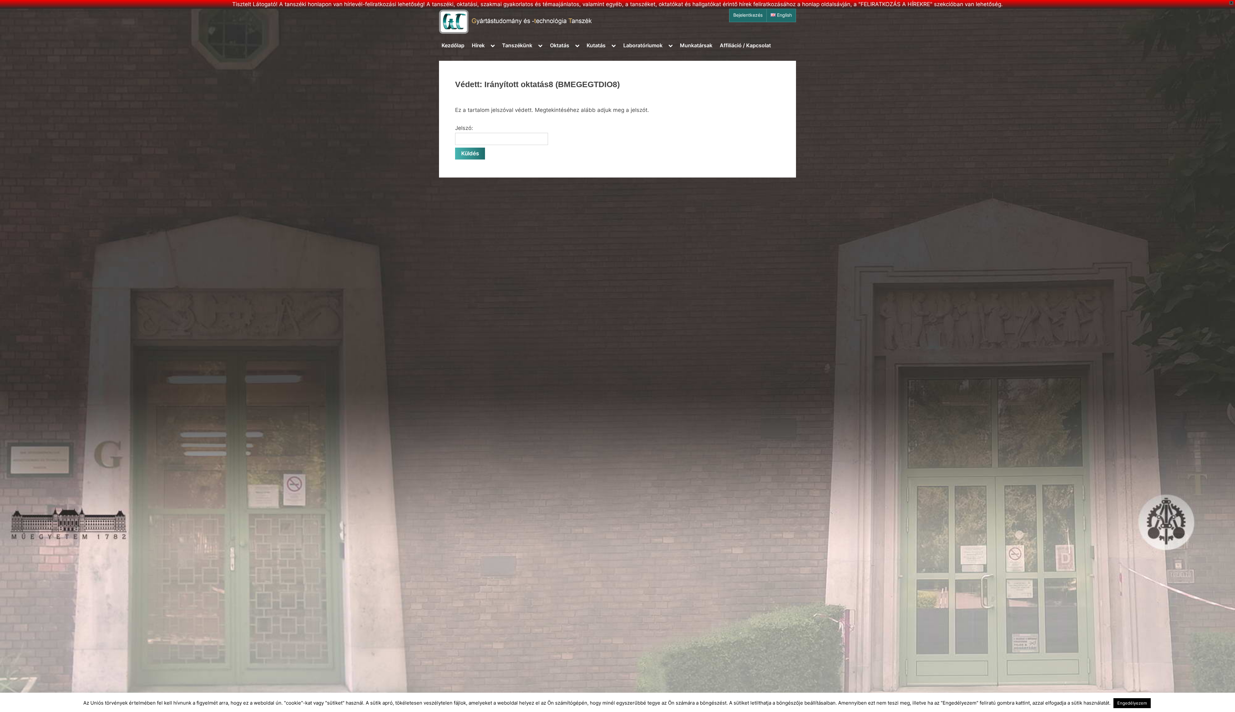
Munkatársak (696, 45)
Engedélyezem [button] (1132, 703)
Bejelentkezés (748, 15)
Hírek (478, 45)
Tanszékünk (517, 45)
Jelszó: (464, 128)
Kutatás (596, 45)
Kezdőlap (453, 45)
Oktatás (559, 45)
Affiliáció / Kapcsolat (745, 45)
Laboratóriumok (643, 45)
